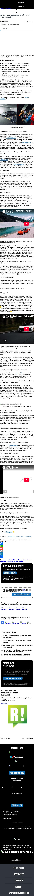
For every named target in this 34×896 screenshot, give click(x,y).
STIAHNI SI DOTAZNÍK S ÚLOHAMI (12, 678)
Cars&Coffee (4, 159)
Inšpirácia (28, 560)
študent (16, 561)
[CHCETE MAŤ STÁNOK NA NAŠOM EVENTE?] (17, 830)
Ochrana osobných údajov (17, 793)
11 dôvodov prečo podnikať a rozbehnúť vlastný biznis (16, 655)
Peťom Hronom (26, 142)
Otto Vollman (27, 536)
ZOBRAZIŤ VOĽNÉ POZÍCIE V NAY (21, 594)
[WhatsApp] (17, 546)
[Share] (17, 556)
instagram (3, 561)
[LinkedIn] (17, 553)
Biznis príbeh (21, 3)
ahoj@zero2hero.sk (17, 822)
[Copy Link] (17, 551)
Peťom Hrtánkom (19, 164)
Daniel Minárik (11, 536)
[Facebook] (17, 543)
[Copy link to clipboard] (29, 622)
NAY (24, 590)
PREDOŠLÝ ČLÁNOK (5, 739)
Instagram (9, 532)
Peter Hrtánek (20, 536)
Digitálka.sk (21, 860)
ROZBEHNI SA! (4, 703)
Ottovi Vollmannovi (12, 445)
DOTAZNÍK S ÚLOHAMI (10, 573)
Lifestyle (20, 9)
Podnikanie (10, 561)
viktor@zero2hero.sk (22, 684)
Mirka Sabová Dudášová (13, 24)
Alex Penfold (18, 373)
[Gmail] (17, 548)
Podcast (20, 12)
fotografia (21, 560)
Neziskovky (21, 6)
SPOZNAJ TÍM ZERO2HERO (23, 15)
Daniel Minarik (13, 560)
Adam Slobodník (11, 137)
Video (21, 561)
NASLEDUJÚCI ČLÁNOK (27, 739)
